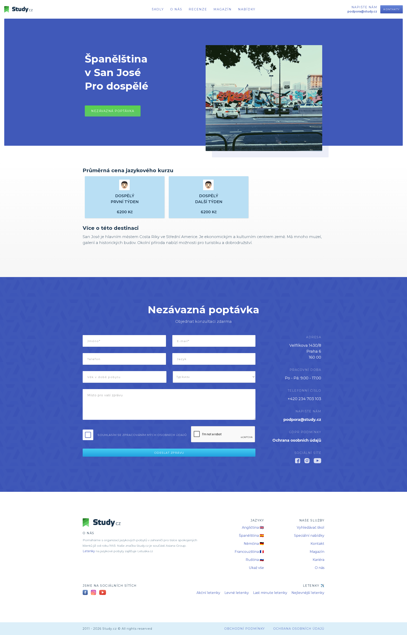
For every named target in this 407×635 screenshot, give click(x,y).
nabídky (246, 9)
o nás (176, 9)
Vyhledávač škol (310, 527)
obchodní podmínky (244, 629)
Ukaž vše (256, 568)
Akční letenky (208, 593)
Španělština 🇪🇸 (251, 536)
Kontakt (317, 544)
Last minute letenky (270, 593)
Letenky (89, 551)
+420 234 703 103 (304, 399)
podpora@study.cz (302, 419)
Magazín (222, 9)
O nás (319, 568)
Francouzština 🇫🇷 (249, 552)
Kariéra (318, 560)
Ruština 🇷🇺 (255, 560)
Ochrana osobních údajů (296, 440)
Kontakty (391, 9)
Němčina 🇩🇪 (254, 544)
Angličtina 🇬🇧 (253, 527)
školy (158, 9)
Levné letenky (236, 593)
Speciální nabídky (309, 536)
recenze (198, 9)
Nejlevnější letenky (307, 593)
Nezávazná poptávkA (112, 111)
